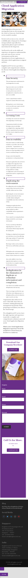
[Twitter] (7, 516)
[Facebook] (3, 516)
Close (4, 574)
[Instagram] (15, 516)
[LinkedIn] (11, 516)
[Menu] (13, 2)
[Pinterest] (19, 516)
